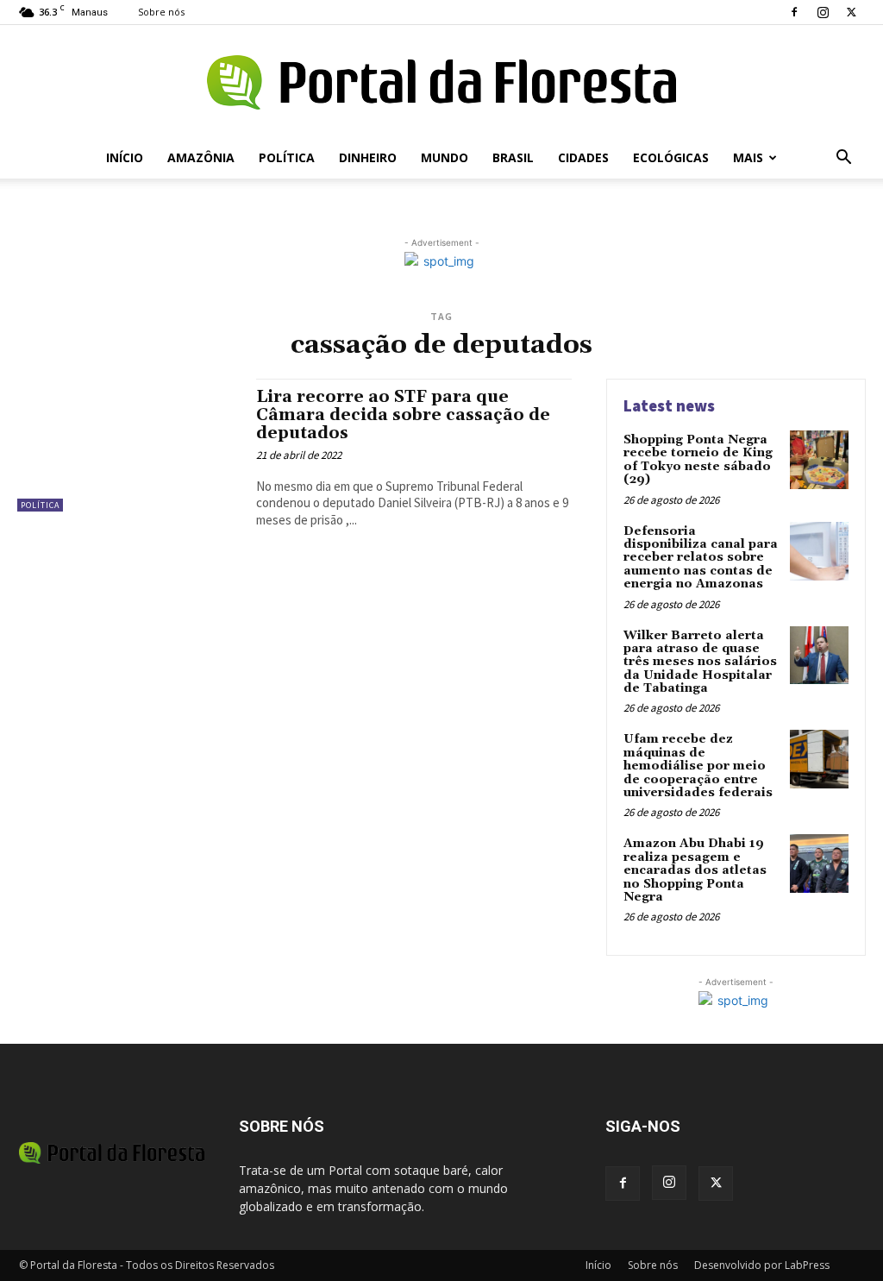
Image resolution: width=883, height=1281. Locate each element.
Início (124, 157)
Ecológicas (671, 157)
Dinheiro (368, 157)
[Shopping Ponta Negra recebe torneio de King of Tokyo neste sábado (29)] (819, 459)
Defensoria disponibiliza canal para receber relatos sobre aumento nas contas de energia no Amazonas (700, 558)
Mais (748, 157)
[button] (843, 159)
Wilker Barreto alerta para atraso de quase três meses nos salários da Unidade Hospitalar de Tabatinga (700, 662)
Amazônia (201, 157)
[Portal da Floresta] (441, 82)
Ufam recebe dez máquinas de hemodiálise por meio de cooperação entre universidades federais (698, 766)
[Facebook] (794, 12)
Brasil (513, 157)
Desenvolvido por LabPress (762, 1265)
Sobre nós (161, 11)
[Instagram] (823, 12)
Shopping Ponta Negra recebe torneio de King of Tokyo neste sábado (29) (698, 459)
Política (287, 157)
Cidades (583, 157)
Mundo (444, 157)
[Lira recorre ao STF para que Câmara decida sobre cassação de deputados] (128, 445)
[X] (851, 12)
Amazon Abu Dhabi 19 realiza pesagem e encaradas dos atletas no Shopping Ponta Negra (695, 870)
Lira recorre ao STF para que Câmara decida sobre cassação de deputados (403, 414)
